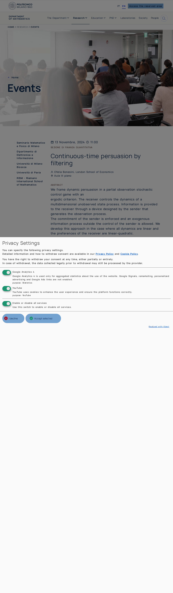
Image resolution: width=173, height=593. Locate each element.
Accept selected (43, 318)
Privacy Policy (105, 253)
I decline (13, 318)
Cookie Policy (129, 253)
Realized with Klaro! (159, 326)
